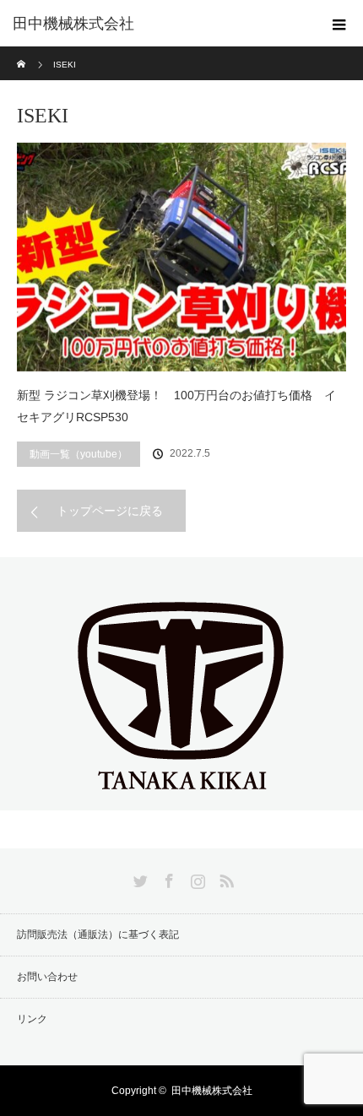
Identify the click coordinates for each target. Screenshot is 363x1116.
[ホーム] (22, 52)
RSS (224, 878)
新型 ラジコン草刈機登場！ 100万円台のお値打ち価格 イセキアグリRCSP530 (176, 406)
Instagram (196, 878)
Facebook (167, 878)
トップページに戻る (110, 510)
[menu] (339, 23)
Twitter (138, 878)
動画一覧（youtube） (78, 454)
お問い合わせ (47, 977)
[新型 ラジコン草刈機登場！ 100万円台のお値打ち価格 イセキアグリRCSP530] (181, 257)
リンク (32, 1019)
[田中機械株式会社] (181, 796)
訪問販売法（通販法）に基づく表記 (98, 934)
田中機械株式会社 (73, 23)
